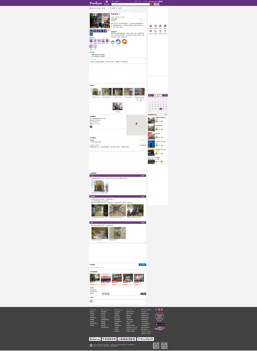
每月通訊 (92, 325)
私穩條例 (143, 333)
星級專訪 (92, 313)
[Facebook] (160, 1)
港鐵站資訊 (117, 331)
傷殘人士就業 (129, 313)
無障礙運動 (117, 319)
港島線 (97, 145)
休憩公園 (103, 317)
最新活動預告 (118, 321)
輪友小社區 (117, 317)
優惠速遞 (117, 313)
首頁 (92, 8)
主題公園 (103, 315)
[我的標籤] (119, 14)
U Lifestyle (97, 123)
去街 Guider (97, 8)
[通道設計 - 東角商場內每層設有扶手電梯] (135, 210)
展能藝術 (117, 323)
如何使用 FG (144, 311)
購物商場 (123, 17)
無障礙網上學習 (130, 311)
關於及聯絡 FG (144, 329)
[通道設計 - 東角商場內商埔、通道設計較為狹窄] (99, 210)
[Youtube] (162, 309)
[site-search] (151, 4)
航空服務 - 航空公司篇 (131, 329)
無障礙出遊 (144, 315)
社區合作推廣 (144, 321)
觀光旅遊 (103, 313)
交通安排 (128, 323)
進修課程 (117, 329)
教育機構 (103, 323)
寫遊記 (143, 264)
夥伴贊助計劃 (144, 319)
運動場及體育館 (105, 327)
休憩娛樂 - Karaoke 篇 (131, 327)
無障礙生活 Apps (145, 313)
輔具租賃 (128, 317)
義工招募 (149, 331)
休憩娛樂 (103, 325)
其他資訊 (92, 321)
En (139, 1)
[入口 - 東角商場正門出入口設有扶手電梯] (99, 186)
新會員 (116, 1)
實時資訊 (92, 311)
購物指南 (118, 17)
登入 (113, 1)
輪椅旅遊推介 (93, 317)
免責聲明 (149, 333)
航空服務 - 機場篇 (130, 331)
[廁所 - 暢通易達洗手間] (117, 233)
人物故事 (92, 315)
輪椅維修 (128, 315)
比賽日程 (117, 327)
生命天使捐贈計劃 (145, 323)
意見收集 (143, 331)
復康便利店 (117, 315)
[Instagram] (161, 1)
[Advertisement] (118, 73)
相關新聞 (92, 319)
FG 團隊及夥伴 (144, 325)
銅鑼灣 (112, 17)
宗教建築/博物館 (105, 319)
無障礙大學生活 (94, 323)
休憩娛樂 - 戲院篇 (130, 325)
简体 (136, 1)
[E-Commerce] (158, 1)
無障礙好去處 (153, 114)
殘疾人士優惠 (129, 321)
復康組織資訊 (118, 325)
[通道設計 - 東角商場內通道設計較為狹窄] (117, 210)
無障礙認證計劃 (145, 317)
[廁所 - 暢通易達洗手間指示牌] (99, 233)
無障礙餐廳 (103, 311)
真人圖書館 (117, 311)
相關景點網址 (96, 122)
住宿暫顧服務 (129, 319)
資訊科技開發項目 (145, 327)
